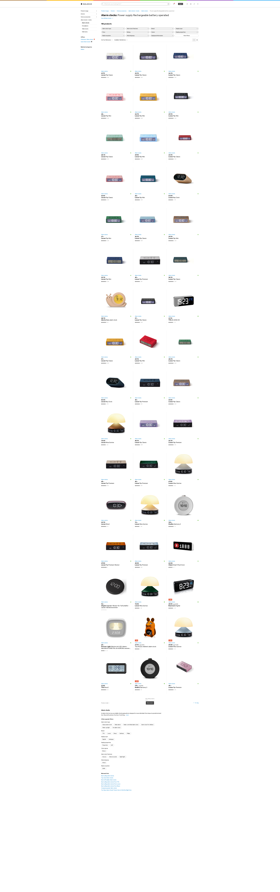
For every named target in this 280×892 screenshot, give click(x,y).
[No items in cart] (198, 4)
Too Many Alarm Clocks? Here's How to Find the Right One (116, 790)
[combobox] (109, 39)
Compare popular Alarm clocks (109, 788)
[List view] (197, 40)
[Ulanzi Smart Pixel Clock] (183, 553)
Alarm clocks (85, 23)
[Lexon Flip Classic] (116, 63)
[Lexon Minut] (116, 512)
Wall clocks (85, 32)
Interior (83, 14)
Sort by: (103, 40)
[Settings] (174, 4)
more (127, 715)
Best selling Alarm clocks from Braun (110, 786)
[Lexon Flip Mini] (116, 104)
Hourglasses (85, 26)
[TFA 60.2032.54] (183, 308)
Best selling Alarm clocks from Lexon (110, 784)
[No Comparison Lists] (191, 4)
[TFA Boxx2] (116, 675)
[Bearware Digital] (183, 594)
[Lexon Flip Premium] (150, 267)
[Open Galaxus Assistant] (187, 4)
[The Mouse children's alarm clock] (150, 635)
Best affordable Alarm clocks (108, 780)
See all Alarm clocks (106, 18)
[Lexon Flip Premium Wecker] (116, 553)
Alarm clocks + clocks (86, 20)
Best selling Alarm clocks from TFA (110, 782)
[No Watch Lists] (194, 4)
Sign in (180, 4)
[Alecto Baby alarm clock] (116, 308)
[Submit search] (102, 3)
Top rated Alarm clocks (107, 778)
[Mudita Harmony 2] (183, 512)
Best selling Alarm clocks (107, 776)
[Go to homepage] (86, 4)
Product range (84, 11)
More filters (187, 35)
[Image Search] (168, 3)
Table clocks (85, 29)
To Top (197, 703)
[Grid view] (194, 40)
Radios (82, 49)
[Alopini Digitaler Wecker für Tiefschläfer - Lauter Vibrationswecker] (116, 594)
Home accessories (85, 17)
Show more (150, 703)
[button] (130, 71)
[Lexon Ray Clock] (183, 185)
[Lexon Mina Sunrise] (116, 430)
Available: (116, 40)
